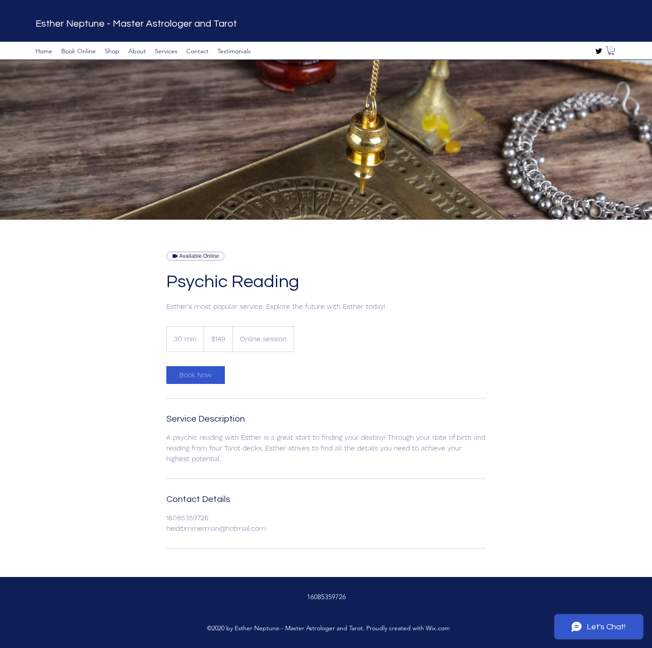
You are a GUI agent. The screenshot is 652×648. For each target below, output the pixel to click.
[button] (611, 50)
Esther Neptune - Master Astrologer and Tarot (136, 24)
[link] (195, 375)
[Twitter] (598, 51)
